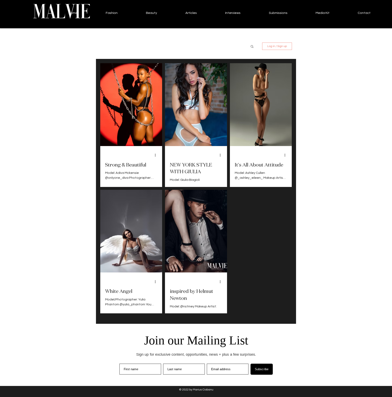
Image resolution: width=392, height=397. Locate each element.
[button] (252, 47)
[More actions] (156, 155)
